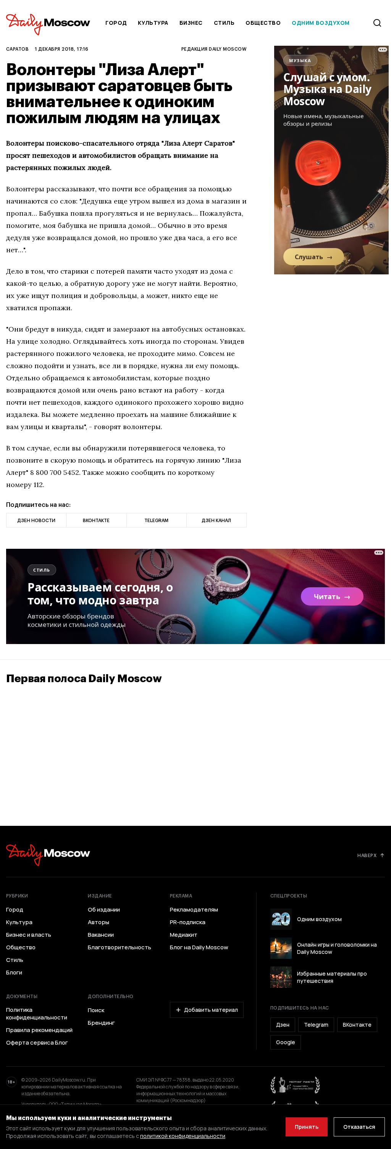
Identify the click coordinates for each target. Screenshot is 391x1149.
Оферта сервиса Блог (37, 1042)
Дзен (282, 1024)
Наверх (366, 855)
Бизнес (191, 22)
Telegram (316, 1024)
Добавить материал (211, 1009)
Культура (153, 22)
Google (285, 1042)
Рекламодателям (194, 909)
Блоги (14, 972)
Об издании (104, 909)
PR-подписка (187, 922)
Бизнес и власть (28, 935)
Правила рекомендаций (39, 1030)
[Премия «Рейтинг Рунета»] (295, 1085)
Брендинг (101, 1023)
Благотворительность (119, 947)
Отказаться (359, 1126)
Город (116, 22)
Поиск (96, 1010)
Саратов (17, 48)
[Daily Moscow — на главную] (48, 855)
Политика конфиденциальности (36, 1013)
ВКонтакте (357, 1024)
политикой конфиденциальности (182, 1135)
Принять (306, 1126)
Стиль (224, 22)
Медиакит (183, 935)
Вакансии (101, 935)
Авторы (98, 922)
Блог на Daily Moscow (199, 947)
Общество (263, 22)
